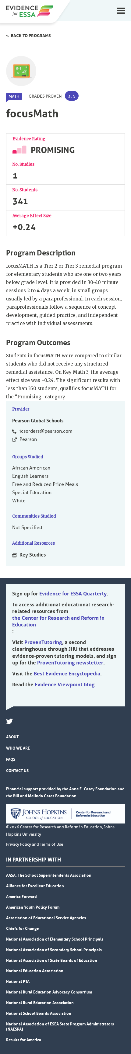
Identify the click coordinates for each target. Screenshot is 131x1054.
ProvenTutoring (43, 642)
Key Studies (32, 555)
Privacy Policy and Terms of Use (34, 844)
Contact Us (17, 770)
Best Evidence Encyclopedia (67, 673)
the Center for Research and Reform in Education (58, 621)
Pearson (28, 439)
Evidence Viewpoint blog (65, 684)
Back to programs (31, 35)
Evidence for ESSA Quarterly (73, 593)
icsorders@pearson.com (46, 431)
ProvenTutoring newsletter (70, 662)
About (12, 736)
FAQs (10, 759)
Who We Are (18, 748)
